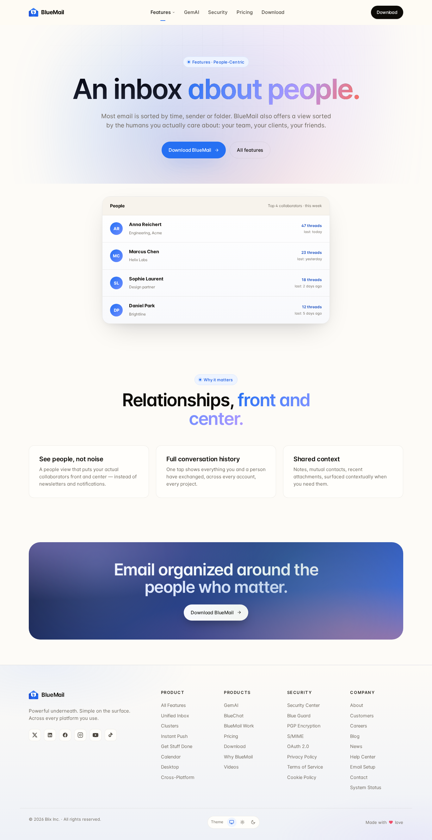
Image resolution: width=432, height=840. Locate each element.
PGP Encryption (303, 726)
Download (273, 12)
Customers (362, 716)
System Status (365, 787)
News (356, 746)
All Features (173, 705)
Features (161, 12)
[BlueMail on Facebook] (65, 735)
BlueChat (234, 716)
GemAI (191, 12)
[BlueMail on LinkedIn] (50, 735)
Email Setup (362, 767)
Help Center (362, 757)
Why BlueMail (238, 757)
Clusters (170, 726)
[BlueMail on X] (35, 735)
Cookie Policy (301, 777)
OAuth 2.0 (298, 746)
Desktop (170, 767)
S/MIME (295, 736)
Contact (358, 777)
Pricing (245, 12)
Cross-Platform (177, 777)
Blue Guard (299, 716)
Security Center (303, 705)
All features (250, 150)
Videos (231, 767)
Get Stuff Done (176, 746)
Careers (358, 726)
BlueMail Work (239, 726)
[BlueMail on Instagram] (80, 735)
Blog (355, 736)
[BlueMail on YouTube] (95, 735)
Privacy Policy (302, 757)
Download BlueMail (190, 150)
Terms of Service (305, 767)
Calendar (171, 757)
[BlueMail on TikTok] (111, 735)
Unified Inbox (175, 716)
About (356, 705)
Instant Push (174, 736)
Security (218, 12)
